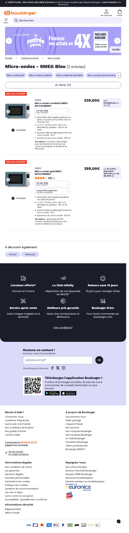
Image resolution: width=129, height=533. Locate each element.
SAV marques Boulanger (79, 434)
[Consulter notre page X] (58, 369)
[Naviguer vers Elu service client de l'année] (93, 496)
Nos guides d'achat (15, 431)
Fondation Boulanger (77, 442)
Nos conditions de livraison (19, 427)
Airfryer (13, 254)
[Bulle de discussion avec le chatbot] (119, 521)
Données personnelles (17, 477)
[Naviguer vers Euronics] (93, 487)
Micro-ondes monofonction (101, 75)
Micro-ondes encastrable (69, 75)
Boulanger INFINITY (75, 449)
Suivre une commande (17, 424)
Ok (99, 360)
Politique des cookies (16, 485)
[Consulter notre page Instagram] (63, 369)
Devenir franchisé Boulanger (81, 470)
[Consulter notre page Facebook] (52, 369)
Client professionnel (76, 445)
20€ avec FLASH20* (16, 93)
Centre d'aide (12, 434)
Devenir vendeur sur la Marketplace (85, 481)
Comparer (21, 130)
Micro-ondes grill (15, 75)
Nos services (72, 427)
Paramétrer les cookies (17, 481)
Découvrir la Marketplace (79, 477)
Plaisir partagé (73, 420)
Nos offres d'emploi (76, 467)
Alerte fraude (12, 512)
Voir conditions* (63, 327)
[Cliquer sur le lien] (64, 41)
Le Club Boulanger (75, 438)
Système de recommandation (22, 488)
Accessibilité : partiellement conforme (26, 499)
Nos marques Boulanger (79, 431)
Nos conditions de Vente (18, 467)
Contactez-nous (14, 416)
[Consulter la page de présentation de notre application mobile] (52, 393)
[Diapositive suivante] (118, 75)
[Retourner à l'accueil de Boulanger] (20, 13)
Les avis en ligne (14, 492)
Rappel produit (13, 509)
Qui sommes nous (76, 416)
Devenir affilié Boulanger (79, 474)
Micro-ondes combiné (40, 75)
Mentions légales (14, 474)
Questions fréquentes (17, 420)
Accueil (8, 58)
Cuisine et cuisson (30, 58)
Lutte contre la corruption (19, 495)
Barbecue (30, 254)
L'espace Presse (74, 424)
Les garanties (12, 470)
